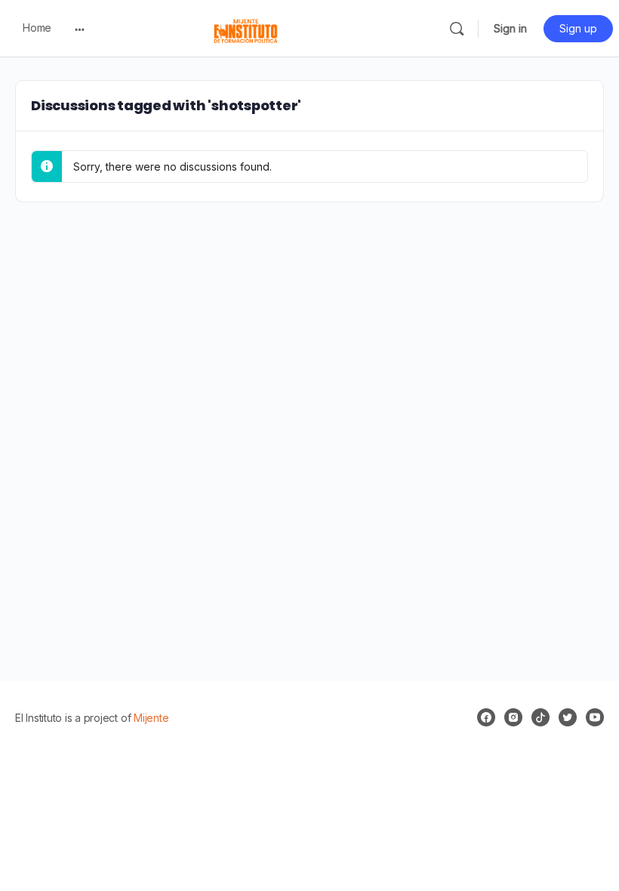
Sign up (578, 28)
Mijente (151, 717)
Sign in (510, 28)
